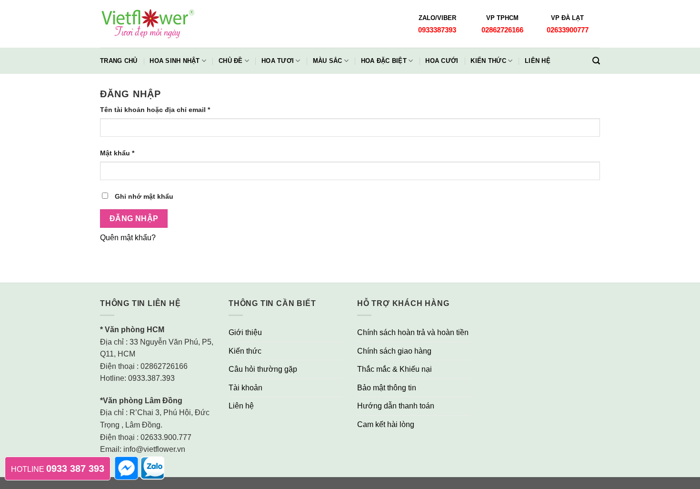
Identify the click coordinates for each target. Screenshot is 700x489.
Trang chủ (118, 60)
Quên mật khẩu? (128, 238)
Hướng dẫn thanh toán (395, 406)
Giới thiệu (245, 332)
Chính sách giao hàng (394, 351)
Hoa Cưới (441, 60)
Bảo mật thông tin (386, 388)
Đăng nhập (134, 218)
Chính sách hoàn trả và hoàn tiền (413, 332)
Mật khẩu (117, 153)
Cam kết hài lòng (385, 424)
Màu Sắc (327, 60)
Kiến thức (488, 60)
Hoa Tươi (277, 60)
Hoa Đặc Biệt (384, 60)
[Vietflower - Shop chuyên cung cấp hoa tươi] (147, 24)
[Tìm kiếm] (596, 60)
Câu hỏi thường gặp (263, 369)
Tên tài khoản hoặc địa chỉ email (155, 109)
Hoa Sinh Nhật (175, 60)
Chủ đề (231, 60)
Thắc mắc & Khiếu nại (394, 369)
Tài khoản (245, 388)
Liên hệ (537, 60)
